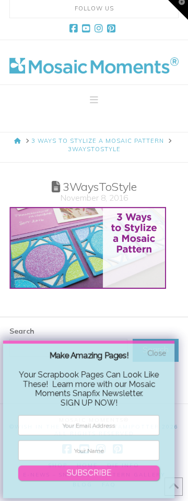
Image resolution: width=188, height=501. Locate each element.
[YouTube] (87, 28)
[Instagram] (100, 28)
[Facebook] (75, 28)
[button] (94, 100)
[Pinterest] (113, 28)
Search (21, 331)
